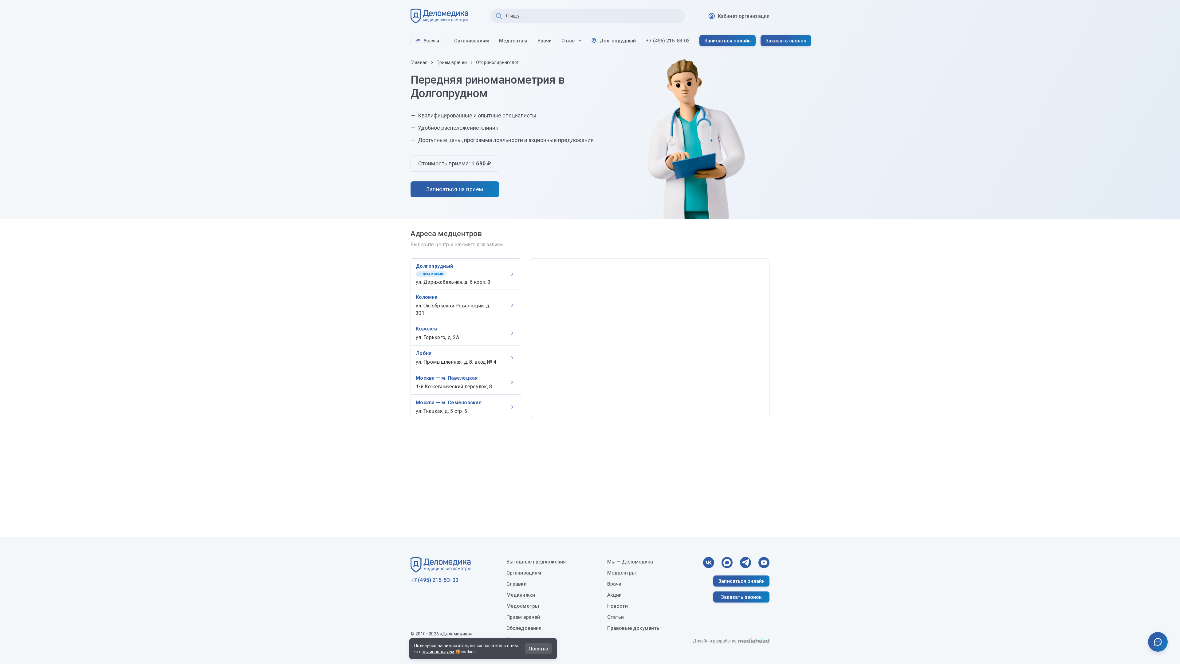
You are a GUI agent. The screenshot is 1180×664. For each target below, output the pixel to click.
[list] (466, 338)
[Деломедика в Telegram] (745, 562)
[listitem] (466, 274)
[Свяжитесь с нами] (1158, 642)
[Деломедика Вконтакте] (708, 562)
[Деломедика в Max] (727, 562)
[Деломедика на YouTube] (763, 562)
